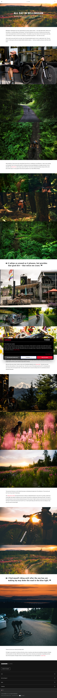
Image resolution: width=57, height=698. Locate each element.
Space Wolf (38, 364)
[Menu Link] (1, 2)
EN (2, 690)
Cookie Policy (16, 349)
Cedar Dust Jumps (11, 495)
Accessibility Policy (15, 695)
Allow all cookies (45, 357)
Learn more (43, 655)
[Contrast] (20, 695)
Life (28, 1)
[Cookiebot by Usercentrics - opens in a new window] (45, 340)
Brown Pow (14, 166)
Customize (28, 357)
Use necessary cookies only (12, 357)
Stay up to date (5, 668)
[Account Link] (55, 1)
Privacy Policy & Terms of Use (6, 695)
